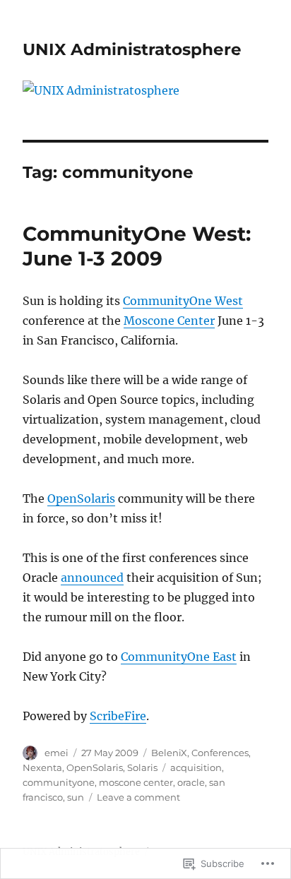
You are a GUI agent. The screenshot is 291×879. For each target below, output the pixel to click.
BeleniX (169, 752)
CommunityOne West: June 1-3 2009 (137, 246)
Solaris (142, 767)
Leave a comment (138, 797)
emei (56, 752)
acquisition (196, 767)
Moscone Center (169, 320)
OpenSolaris (81, 498)
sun (75, 797)
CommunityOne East (179, 657)
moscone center (136, 782)
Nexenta (42, 767)
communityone (59, 782)
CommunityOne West (183, 301)
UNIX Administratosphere (132, 49)
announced (92, 577)
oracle (191, 782)
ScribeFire (118, 716)
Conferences (220, 752)
